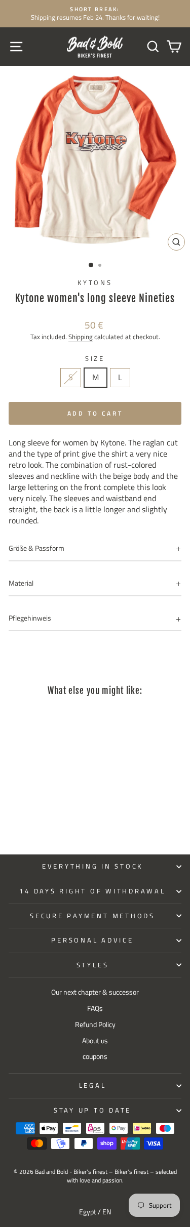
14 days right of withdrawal (92, 891)
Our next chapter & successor (95, 992)
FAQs (95, 1008)
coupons (95, 1056)
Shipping (80, 337)
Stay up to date (92, 1110)
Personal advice (92, 940)
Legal (92, 1085)
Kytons (95, 283)
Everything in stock (92, 866)
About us (95, 1040)
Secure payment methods (92, 916)
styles (93, 965)
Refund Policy (95, 1024)
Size (95, 358)
